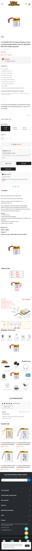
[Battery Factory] (20, 541)
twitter (15, 186)
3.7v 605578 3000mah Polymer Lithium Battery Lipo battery (8, 443)
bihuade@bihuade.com (6, 530)
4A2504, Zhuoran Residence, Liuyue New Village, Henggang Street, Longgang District (14, 524)
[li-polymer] (28, 541)
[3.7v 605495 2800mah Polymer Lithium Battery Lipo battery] (23, 433)
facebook (13, 186)
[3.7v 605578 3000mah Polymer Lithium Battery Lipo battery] (8, 433)
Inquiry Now (8, 169)
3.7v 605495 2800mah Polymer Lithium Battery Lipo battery (23, 443)
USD (2, 55)
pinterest (18, 186)
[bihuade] (12, 541)
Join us (3, 179)
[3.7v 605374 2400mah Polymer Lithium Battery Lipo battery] (23, 456)
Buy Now (23, 163)
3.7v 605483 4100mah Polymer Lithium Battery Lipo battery (8, 466)
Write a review (7, 407)
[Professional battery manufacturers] (4, 541)
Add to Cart (8, 163)
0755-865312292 (5, 527)
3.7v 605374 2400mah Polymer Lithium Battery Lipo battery (23, 466)
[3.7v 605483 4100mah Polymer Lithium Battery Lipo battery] (8, 456)
